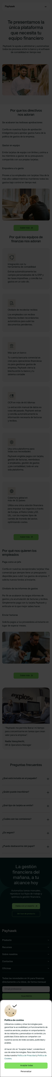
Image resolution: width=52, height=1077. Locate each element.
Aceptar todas (26, 1066)
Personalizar (26, 1072)
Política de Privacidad (26, 1056)
